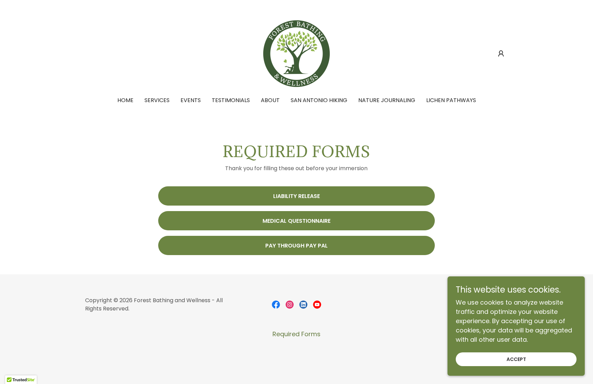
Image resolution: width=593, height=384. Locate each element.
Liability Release (296, 196)
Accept (516, 359)
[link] (296, 53)
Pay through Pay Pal (296, 246)
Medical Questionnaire (296, 221)
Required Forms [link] (296, 334)
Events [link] (191, 100)
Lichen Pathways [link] (451, 100)
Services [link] (157, 100)
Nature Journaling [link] (386, 100)
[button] (501, 54)
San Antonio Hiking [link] (319, 100)
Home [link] (125, 100)
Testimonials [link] (231, 100)
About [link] (270, 100)
